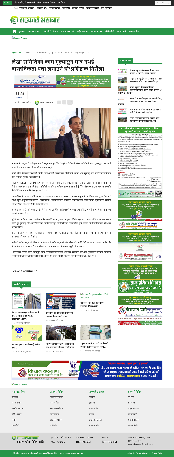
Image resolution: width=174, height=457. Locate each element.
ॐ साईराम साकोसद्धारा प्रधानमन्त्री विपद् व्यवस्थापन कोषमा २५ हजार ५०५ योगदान (140, 101)
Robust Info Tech (77, 453)
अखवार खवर (33, 31)
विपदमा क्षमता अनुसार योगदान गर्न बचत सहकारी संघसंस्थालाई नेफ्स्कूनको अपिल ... (25, 316)
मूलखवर (22, 31)
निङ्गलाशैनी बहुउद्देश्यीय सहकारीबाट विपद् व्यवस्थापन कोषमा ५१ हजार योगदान (40, 2)
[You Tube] (156, 32)
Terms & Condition (143, 453)
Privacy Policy (157, 453)
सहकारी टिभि (42, 8)
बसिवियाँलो (109, 31)
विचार (55, 31)
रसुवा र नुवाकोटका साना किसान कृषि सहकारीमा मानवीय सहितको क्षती (144, 119)
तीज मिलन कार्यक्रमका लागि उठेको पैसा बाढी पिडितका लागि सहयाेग (145, 111)
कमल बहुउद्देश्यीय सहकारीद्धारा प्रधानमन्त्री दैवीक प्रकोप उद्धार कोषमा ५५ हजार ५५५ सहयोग (140, 90)
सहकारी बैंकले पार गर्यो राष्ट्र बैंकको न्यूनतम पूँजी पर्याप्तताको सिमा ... (94, 345)
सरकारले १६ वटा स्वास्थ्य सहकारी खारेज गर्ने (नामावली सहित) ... (59, 314)
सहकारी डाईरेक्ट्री (92, 8)
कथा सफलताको (67, 31)
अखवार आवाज (96, 31)
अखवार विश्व (134, 31)
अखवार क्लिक (54, 8)
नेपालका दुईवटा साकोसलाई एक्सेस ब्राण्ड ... (26, 346)
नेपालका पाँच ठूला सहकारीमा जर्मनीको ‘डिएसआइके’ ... (92, 304)
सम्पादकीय (66, 8)
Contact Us (130, 453)
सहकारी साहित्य (78, 8)
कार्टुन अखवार (82, 31)
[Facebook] (152, 32)
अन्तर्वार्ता (47, 31)
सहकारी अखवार (17, 52)
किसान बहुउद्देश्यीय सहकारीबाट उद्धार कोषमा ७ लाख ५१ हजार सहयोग (144, 72)
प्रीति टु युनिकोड (106, 8)
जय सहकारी (121, 31)
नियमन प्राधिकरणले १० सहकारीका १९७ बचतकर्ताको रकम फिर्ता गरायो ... (61, 345)
